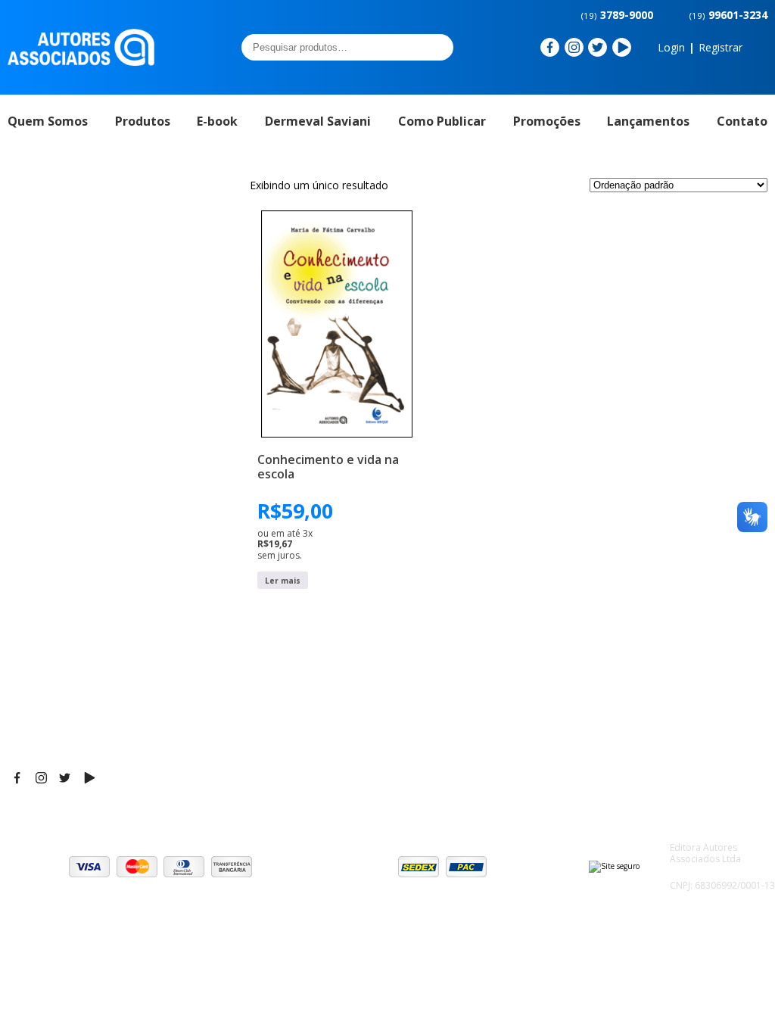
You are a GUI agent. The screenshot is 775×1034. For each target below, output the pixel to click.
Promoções (546, 121)
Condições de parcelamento (674, 699)
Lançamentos (648, 121)
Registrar (720, 47)
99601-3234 (728, 15)
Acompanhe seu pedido (699, 763)
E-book (217, 121)
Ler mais (282, 580)
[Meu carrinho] (758, 47)
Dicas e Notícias (538, 691)
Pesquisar (437, 47)
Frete (652, 672)
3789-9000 (617, 15)
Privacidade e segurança (701, 725)
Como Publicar (442, 121)
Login (671, 47)
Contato (742, 121)
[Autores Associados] (81, 60)
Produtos (142, 121)
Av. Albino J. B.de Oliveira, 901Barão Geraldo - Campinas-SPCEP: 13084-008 (390, 687)
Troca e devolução (686, 744)
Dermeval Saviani (318, 121)
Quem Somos (48, 121)
